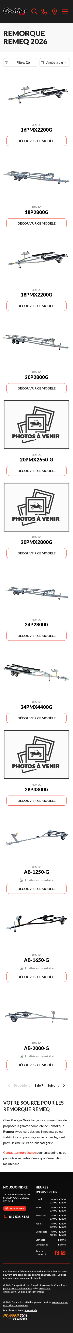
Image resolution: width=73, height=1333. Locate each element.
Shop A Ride (31, 1310)
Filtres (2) (23, 62)
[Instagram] (63, 1252)
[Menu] (65, 11)
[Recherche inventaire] (34, 11)
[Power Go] (36, 1317)
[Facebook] (56, 1252)
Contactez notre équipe (19, 1152)
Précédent (22, 1085)
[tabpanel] (51, 1222)
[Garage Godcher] (15, 11)
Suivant (53, 1085)
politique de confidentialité (17, 1288)
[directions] (54, 11)
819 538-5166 (19, 1217)
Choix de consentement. (30, 1291)
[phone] (44, 11)
